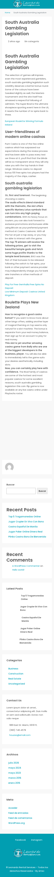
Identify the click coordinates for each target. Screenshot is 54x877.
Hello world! (18, 569)
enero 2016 (14, 782)
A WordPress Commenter (26, 565)
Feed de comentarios (20, 818)
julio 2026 (13, 762)
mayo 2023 (14, 772)
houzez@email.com (20, 735)
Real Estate (14, 678)
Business (13, 668)
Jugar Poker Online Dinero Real (25, 531)
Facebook (20, 839)
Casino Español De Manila (23, 526)
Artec (41, 870)
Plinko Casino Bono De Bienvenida (27, 536)
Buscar (10, 484)
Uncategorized (16, 683)
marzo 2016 (14, 777)
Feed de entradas (18, 812)
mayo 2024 (14, 767)
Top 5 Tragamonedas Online (24, 516)
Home (7, 12)
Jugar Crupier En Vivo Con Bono (26, 521)
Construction (15, 673)
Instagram (36, 839)
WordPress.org (16, 823)
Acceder (12, 807)
